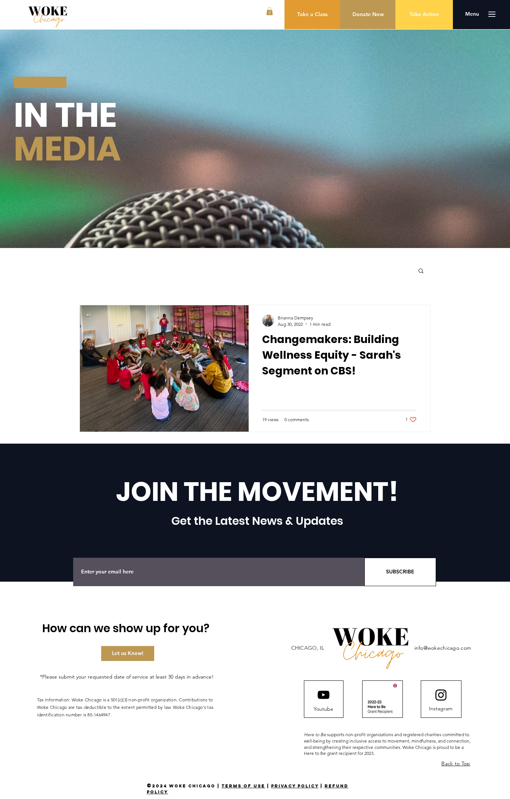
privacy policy (294, 786)
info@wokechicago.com (443, 648)
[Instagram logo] (440, 695)
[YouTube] (323, 695)
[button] (269, 11)
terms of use (243, 786)
